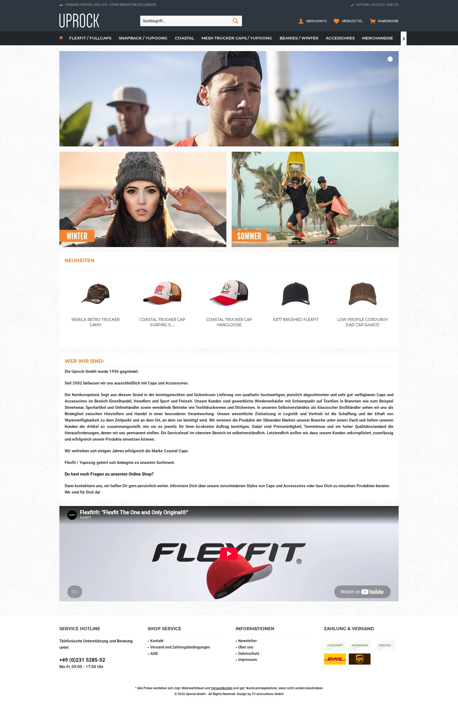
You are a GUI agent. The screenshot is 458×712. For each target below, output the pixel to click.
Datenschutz (248, 653)
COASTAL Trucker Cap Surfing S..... (162, 322)
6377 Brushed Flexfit (295, 319)
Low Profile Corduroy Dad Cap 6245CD (362, 322)
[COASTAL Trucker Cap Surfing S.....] (162, 294)
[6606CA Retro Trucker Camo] (95, 294)
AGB (154, 653)
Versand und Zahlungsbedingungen (180, 647)
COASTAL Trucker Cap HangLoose (229, 322)
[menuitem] (383, 21)
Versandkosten (221, 688)
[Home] (61, 38)
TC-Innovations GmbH (268, 694)
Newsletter (247, 641)
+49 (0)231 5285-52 (82, 660)
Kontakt (157, 641)
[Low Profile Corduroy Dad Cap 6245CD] (362, 294)
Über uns (245, 647)
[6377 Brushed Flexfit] (295, 294)
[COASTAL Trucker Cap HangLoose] (229, 294)
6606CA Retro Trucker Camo (96, 322)
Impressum (247, 659)
